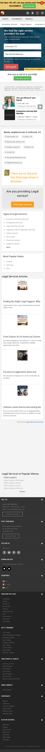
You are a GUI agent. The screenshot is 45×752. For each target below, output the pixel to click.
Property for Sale (7, 611)
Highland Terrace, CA (14, 163)
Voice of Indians (7, 674)
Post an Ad (5, 619)
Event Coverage (7, 666)
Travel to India (6, 690)
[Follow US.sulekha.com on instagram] (18, 552)
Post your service (22, 78)
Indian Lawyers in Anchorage (14, 480)
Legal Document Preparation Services (20, 229)
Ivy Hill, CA (10, 152)
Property (5, 727)
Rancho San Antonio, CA (15, 142)
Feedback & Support (13, 514)
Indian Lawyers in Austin (12, 485)
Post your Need (11, 536)
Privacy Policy (6, 708)
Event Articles (6, 668)
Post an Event (6, 676)
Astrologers (6, 739)
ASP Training (6, 645)
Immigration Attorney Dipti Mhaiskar (26, 112)
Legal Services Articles (34, 422)
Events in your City (8, 663)
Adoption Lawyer (12, 243)
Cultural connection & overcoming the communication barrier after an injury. (22, 408)
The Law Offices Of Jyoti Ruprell (26, 99)
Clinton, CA (28, 137)
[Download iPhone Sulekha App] (4, 569)
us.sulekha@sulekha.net (15, 509)
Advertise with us (7, 711)
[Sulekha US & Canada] (3, 13)
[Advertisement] (22, 447)
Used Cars (5, 604)
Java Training (6, 640)
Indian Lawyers (25, 24)
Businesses (6, 732)
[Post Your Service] (42, 13)
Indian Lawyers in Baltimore (13, 488)
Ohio (8, 268)
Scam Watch (6, 621)
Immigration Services (9, 24)
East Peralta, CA (12, 137)
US (6, 581)
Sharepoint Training (8, 637)
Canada (8, 584)
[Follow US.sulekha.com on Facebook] (4, 552)
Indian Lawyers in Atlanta (12, 483)
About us (5, 701)
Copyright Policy (7, 713)
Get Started (29, 6)
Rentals (29, 19)
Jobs (4, 614)
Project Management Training (11, 635)
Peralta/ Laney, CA (13, 147)
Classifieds (5, 734)
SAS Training (6, 650)
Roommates (17, 19)
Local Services (9, 87)
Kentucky (10, 265)
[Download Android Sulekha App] (9, 569)
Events (5, 19)
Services (5, 609)
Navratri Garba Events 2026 (11, 679)
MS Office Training (8, 652)
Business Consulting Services (17, 219)
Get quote (11, 66)
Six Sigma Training (8, 642)
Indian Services (7, 729)
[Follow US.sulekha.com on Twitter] (9, 552)
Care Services (6, 616)
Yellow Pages (6, 737)
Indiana (9, 261)
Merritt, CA (29, 147)
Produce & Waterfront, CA (15, 157)
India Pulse (5, 724)
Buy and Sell (6, 606)
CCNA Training (7, 647)
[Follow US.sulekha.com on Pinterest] (14, 552)
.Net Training (6, 632)
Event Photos (6, 671)
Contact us (5, 703)
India (6, 588)
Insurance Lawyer (13, 240)
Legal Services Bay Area (24, 87)
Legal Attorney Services (15, 226)
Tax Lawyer (10, 236)
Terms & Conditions (8, 706)
